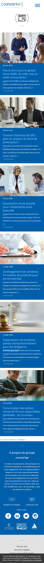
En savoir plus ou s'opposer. (32, 560)
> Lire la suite (8, 91)
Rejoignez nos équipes (11, 505)
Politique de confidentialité (22, 553)
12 (18, 440)
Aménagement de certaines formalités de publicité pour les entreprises (20, 275)
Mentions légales (22, 550)
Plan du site (22, 546)
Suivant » (22, 440)
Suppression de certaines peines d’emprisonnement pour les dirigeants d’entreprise (19, 345)
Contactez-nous (32, 505)
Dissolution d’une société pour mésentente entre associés (19, 207)
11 (15, 440)
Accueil (4, 18)
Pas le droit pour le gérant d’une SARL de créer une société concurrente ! (21, 74)
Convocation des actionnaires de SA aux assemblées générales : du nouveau (21, 411)
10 (13, 440)
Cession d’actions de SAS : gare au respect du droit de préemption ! (20, 139)
